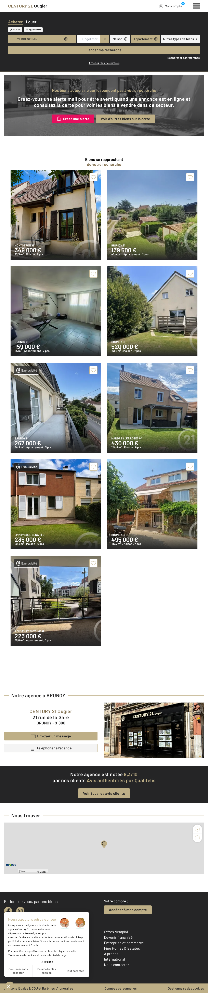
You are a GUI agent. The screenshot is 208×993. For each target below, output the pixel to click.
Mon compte (173, 6)
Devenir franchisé (118, 937)
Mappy (43, 871)
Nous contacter (116, 964)
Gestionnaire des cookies (186, 988)
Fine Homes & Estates (122, 948)
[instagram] (20, 911)
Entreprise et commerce (124, 943)
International (114, 959)
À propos (111, 953)
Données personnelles (120, 988)
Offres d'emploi (116, 932)
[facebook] (8, 911)
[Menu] (196, 5)
